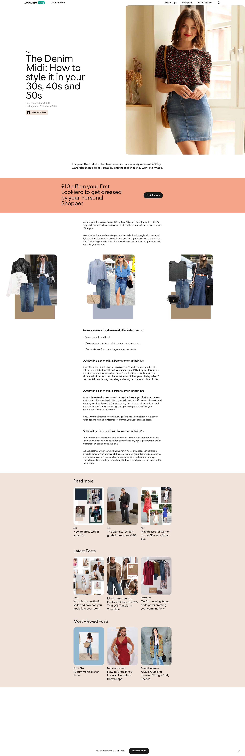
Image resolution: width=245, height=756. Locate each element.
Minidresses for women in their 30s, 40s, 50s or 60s (155, 535)
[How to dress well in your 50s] (89, 506)
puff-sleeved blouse (144, 400)
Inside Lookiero (205, 3)
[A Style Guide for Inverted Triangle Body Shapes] (156, 646)
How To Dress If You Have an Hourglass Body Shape (119, 676)
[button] (239, 751)
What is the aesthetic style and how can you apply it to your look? (88, 605)
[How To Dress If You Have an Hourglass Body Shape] (122, 646)
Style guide (187, 3)
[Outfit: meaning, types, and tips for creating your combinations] (156, 576)
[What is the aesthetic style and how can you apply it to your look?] (89, 576)
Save (240, 9)
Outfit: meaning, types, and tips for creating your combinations (155, 605)
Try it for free (153, 195)
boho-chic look (151, 379)
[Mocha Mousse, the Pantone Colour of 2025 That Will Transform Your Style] (122, 576)
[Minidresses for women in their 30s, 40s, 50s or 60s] (156, 506)
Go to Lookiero (58, 3)
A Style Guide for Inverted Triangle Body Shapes (155, 676)
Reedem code (139, 751)
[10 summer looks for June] (89, 646)
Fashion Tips (170, 3)
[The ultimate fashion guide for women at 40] (122, 506)
